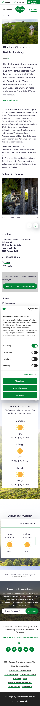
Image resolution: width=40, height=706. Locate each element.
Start (6, 574)
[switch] (34, 352)
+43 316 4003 (9, 637)
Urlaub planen (16, 574)
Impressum (27, 686)
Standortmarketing (20, 666)
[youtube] (25, 649)
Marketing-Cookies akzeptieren (20, 286)
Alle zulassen (20, 381)
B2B (5, 662)
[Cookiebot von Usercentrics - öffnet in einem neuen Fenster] (28, 309)
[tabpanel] (20, 445)
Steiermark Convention (20, 670)
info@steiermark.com (27, 637)
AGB (25, 678)
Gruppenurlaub (11, 674)
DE (19, 643)
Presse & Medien (17, 662)
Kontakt (17, 678)
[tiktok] (20, 649)
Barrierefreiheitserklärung (20, 682)
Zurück (6, 16)
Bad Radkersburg (13, 52)
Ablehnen (20, 395)
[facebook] (8, 649)
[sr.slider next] (35, 225)
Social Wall (31, 662)
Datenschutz (14, 686)
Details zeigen (28, 374)
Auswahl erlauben (20, 388)
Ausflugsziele (30, 574)
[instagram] (14, 649)
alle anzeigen (9, 100)
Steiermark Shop (28, 674)
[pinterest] (31, 649)
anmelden (32, 611)
